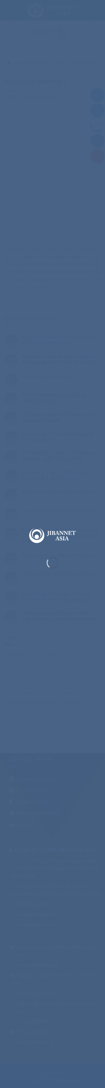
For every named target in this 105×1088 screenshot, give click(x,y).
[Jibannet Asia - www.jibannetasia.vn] (52, 535)
